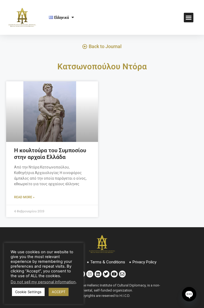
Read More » (24, 197)
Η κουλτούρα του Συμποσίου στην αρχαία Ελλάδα (50, 153)
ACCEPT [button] (58, 292)
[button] (188, 17)
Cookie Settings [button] (28, 292)
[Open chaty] (189, 294)
